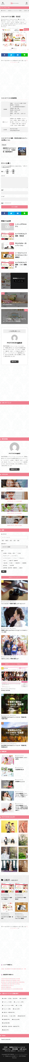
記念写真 (20, 23)
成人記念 (16, 23)
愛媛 (7, 987)
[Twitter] (11, 55)
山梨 (13, 982)
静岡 (21, 982)
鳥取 (2, 985)
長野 (15, 982)
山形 (16, 978)
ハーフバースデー (22, 20)
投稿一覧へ (14, 361)
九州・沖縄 (23, 968)
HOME (4, 10)
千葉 (14, 540)
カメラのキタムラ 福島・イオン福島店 (21, 265)
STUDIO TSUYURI (5, 690)
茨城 (2, 980)
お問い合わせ (23, 1049)
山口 (13, 985)
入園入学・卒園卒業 (14, 22)
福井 (10, 982)
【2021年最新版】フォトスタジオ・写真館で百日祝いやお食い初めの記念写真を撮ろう (21, 808)
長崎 (7, 988)
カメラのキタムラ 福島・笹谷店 (21, 235)
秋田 (11, 978)
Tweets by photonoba (5, 1039)
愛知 (23, 982)
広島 (10, 985)
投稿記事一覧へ (14, 469)
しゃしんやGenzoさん (21, 225)
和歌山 (18, 983)
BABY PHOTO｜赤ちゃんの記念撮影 (14, 489)
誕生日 (14, 25)
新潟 (2, 982)
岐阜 (18, 982)
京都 (7, 983)
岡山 (7, 985)
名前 (2, 190)
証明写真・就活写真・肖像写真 (11, 1026)
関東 (9, 968)
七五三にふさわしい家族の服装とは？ (10, 658)
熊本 (10, 988)
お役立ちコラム (6, 1049)
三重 (2, 983)
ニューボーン (19, 1002)
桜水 (12, 224)
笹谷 (24, 19)
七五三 (8, 22)
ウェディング (7, 1002)
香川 (5, 987)
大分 (13, 988)
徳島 (2, 987)
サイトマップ (21, 1051)
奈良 (15, 983)
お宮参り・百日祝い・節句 (8, 20)
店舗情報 (11, 23)
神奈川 (7, 540)
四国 (19, 968)
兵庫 (13, 983)
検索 (3, 571)
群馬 (7, 980)
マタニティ (3, 22)
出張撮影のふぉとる (20, 781)
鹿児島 (18, 988)
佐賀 (5, 988)
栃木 (5, 980)
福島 (19, 978)
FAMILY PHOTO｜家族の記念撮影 (14, 525)
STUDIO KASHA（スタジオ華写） (21, 758)
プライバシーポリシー (10, 1051)
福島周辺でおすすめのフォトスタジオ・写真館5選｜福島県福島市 (9, 150)
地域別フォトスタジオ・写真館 (15, 10)
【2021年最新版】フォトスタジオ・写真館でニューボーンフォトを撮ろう (21, 795)
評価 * (2, 203)
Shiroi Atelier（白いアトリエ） (21, 244)
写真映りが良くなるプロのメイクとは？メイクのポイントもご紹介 (14, 631)
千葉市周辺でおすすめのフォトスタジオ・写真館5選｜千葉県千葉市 (14, 718)
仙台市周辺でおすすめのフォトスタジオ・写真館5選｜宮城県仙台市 (14, 746)
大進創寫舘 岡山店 (19, 769)
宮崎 (15, 988)
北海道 (2, 978)
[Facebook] (4, 55)
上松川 (20, 19)
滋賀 (5, 983)
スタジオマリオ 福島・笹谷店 (7, 917)
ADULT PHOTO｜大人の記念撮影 (14, 513)
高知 (10, 987)
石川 (7, 982)
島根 (5, 985)
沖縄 (22, 988)
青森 (6, 978)
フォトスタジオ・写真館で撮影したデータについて (13, 603)
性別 (2, 171)
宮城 (14, 978)
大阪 (18, 540)
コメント (3, 175)
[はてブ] (18, 55)
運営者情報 (15, 1049)
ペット (19, 1005)
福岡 (2, 988)
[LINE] (24, 55)
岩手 (8, 978)
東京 (3, 540)
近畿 (14, 968)
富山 (5, 982)
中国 (17, 968)
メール (3, 196)
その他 (16, 20)
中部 (11, 968)
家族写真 (7, 23)
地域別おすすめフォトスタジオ (17, 1047)
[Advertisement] (14, 77)
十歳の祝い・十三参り (9, 1016)
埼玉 (11, 540)
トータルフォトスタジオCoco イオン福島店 (21, 255)
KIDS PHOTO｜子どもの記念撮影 (14, 501)
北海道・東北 (4, 968)
